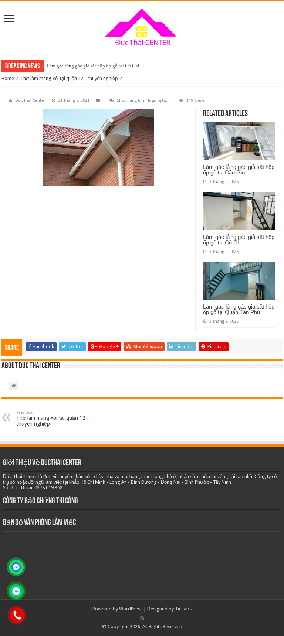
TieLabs (183, 609)
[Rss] (142, 617)
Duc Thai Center (30, 100)
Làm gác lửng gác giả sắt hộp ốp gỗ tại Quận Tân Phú (238, 309)
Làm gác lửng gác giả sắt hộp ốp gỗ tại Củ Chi (93, 66)
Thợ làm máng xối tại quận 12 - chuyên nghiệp (69, 78)
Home (7, 78)
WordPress (130, 609)
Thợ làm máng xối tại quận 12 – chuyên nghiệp (53, 418)
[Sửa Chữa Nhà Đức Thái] (142, 27)
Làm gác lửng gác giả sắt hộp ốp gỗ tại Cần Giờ (238, 170)
